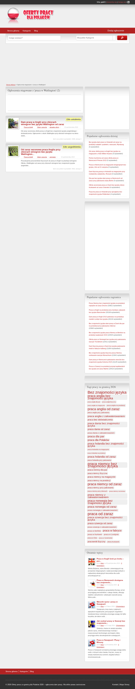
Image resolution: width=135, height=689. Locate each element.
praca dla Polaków (98, 440)
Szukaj (122, 37)
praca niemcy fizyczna (97, 473)
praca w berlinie (94, 531)
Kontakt (115, 685)
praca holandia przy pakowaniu (99, 460)
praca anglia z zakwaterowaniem (106, 416)
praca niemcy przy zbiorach (97, 491)
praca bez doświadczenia (100, 419)
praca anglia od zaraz (104, 409)
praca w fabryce (112, 530)
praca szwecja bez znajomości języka (105, 518)
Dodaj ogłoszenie (116, 31)
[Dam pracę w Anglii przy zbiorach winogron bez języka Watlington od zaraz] (13, 129)
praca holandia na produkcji (96, 453)
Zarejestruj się (112, 2)
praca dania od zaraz (99, 429)
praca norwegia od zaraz (102, 506)
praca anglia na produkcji (116, 405)
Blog (36, 31)
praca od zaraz (100, 513)
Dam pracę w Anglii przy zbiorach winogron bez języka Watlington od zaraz (42, 123)
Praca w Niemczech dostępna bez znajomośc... (110, 581)
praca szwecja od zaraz (100, 523)
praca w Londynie (111, 534)
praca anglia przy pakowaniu (98, 413)
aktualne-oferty (54, 127)
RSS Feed (128, 2)
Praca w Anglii (28, 127)
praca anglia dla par (94, 402)
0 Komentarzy (120, 606)
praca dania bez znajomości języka (104, 424)
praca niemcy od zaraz (105, 484)
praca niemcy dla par (97, 470)
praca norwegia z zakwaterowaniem (103, 510)
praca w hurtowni (95, 534)
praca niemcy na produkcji (99, 480)
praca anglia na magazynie (96, 405)
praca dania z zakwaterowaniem (101, 433)
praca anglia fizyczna (109, 402)
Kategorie (27, 31)
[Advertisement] (108, 12)
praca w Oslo (92, 538)
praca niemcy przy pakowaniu (101, 488)
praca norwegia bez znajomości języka (100, 502)
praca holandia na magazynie (98, 449)
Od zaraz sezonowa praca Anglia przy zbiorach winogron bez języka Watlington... (40, 151)
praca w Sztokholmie (105, 538)
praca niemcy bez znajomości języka (103, 465)
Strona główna (13, 31)
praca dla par (96, 436)
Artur (102, 563)
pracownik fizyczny (96, 541)
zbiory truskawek (113, 542)
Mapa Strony (124, 685)
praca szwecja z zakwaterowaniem (102, 527)
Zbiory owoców (42, 127)
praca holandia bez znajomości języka (106, 444)
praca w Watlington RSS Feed (80, 90)
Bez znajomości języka (107, 392)
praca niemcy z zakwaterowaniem (98, 496)
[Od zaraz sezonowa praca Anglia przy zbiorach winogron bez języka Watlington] (13, 156)
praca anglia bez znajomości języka (100, 397)
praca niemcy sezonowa (117, 491)
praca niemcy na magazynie (101, 477)
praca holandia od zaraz (102, 456)
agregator (53, 157)
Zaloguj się (122, 2)
